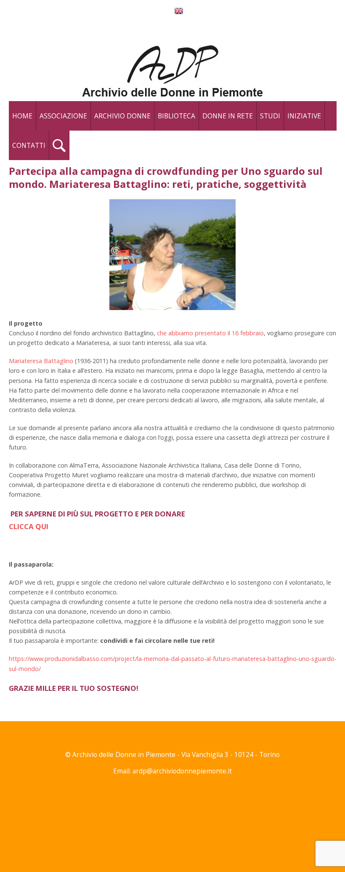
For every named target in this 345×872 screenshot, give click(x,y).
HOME (22, 115)
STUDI (270, 115)
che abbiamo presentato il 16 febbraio (210, 333)
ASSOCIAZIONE (63, 115)
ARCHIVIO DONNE (122, 115)
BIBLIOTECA (176, 115)
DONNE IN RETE (227, 115)
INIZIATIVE (304, 115)
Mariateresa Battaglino (41, 361)
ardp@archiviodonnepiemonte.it (182, 771)
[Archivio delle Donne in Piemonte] (173, 68)
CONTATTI (28, 145)
